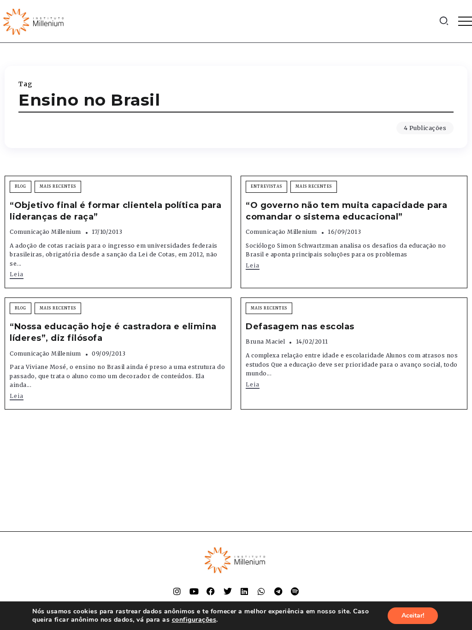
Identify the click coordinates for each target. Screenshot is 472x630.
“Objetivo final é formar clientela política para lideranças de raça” (115, 211)
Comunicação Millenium (45, 231)
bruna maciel (265, 341)
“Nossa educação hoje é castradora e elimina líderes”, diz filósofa (113, 332)
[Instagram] (177, 591)
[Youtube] (194, 591)
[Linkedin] (244, 591)
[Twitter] (227, 591)
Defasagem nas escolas (300, 326)
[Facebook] (210, 591)
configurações (194, 620)
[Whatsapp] (261, 591)
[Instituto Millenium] (34, 21)
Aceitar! (412, 615)
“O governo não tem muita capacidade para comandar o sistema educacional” (346, 211)
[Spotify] (295, 591)
